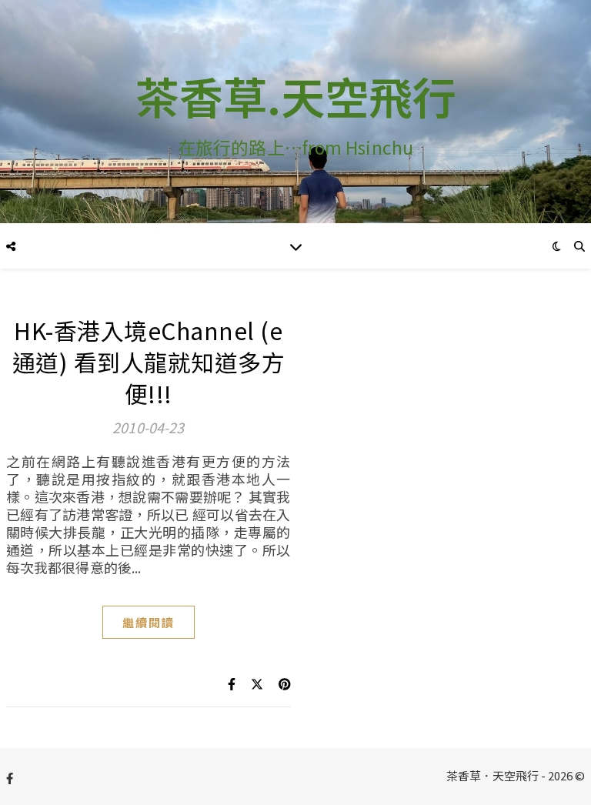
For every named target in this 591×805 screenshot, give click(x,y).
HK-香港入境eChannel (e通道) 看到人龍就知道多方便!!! (148, 361)
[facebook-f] (9, 778)
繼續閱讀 (148, 622)
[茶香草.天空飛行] (295, 111)
